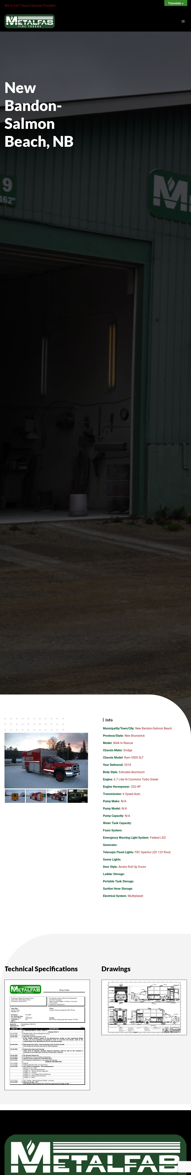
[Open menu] (183, 21)
